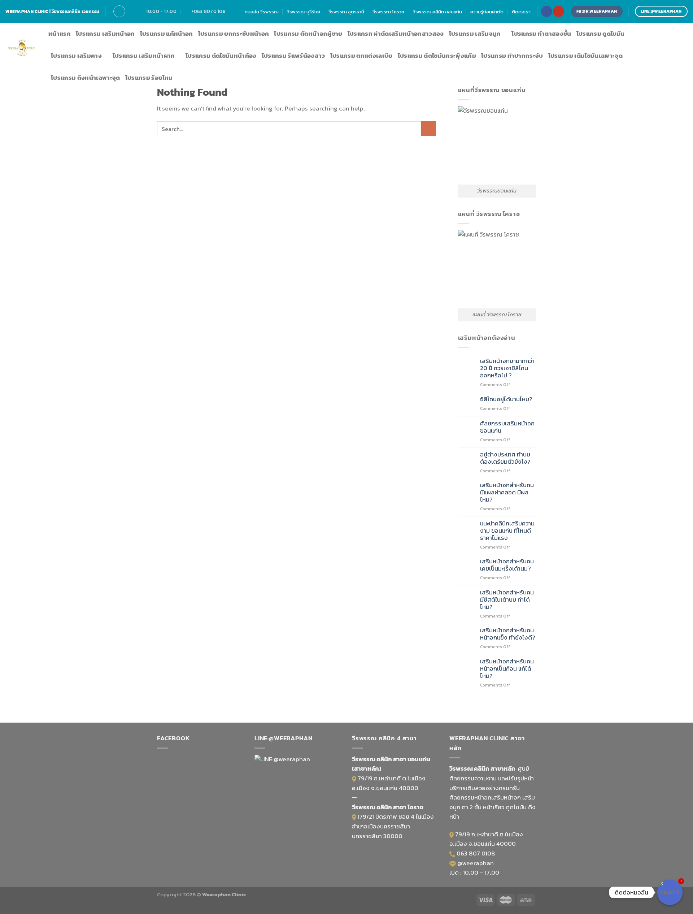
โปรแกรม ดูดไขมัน (600, 33)
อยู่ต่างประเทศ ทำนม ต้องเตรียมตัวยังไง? (505, 458)
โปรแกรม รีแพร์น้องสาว (293, 55)
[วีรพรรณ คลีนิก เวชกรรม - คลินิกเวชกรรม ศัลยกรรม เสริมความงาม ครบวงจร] (21, 49)
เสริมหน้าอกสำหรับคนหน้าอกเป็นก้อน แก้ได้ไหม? (507, 669)
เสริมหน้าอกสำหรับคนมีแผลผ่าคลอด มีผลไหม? (507, 492)
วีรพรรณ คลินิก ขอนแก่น (437, 11)
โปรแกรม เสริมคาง (76, 55)
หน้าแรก (59, 33)
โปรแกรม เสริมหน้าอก (105, 33)
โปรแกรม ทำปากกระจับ (512, 55)
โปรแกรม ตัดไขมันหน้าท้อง (221, 55)
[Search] (119, 11)
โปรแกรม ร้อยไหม (149, 77)
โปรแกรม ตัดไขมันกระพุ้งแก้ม (437, 55)
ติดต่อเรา (521, 11)
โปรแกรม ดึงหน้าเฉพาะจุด (85, 77)
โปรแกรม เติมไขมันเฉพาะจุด (585, 55)
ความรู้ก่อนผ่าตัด (487, 11)
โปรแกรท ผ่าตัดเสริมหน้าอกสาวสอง (396, 33)
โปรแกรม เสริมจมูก (475, 33)
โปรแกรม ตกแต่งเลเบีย (361, 55)
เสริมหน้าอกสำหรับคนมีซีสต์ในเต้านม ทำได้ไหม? (507, 600)
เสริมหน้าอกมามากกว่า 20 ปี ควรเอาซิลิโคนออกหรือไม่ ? (507, 368)
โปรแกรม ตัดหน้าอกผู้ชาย (308, 33)
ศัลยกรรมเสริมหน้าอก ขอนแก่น (507, 427)
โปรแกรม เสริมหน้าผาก (144, 55)
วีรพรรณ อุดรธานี (346, 11)
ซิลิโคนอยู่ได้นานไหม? (506, 399)
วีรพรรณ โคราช (388, 11)
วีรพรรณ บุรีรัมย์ (303, 11)
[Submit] (428, 128)
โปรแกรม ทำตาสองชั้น (541, 33)
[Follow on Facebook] (546, 11)
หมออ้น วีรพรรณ (262, 11)
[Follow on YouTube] (558, 11)
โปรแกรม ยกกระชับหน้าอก (233, 33)
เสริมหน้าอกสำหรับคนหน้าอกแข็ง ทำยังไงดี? (507, 634)
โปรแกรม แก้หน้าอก (166, 33)
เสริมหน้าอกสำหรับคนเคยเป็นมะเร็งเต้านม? (507, 565)
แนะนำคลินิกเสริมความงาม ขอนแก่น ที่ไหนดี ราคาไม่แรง (507, 531)
